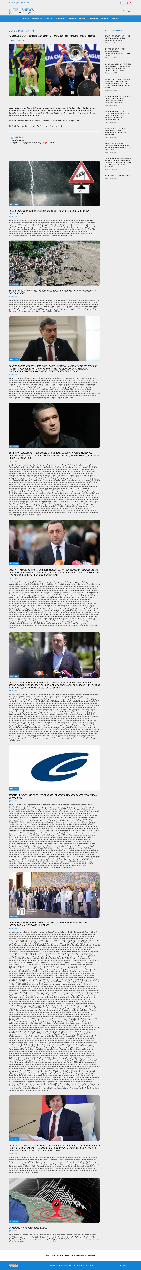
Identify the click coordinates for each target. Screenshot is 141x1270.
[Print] (39, 102)
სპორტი (29, 31)
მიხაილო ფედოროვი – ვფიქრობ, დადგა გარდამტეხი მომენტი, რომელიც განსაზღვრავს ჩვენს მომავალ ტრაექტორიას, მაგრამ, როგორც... (117, 83)
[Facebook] (120, 3)
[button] (129, 11)
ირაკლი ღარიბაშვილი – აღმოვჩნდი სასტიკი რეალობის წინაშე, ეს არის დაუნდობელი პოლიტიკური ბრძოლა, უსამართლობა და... (117, 115)
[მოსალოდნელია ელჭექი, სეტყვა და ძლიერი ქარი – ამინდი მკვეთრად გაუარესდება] (54, 183)
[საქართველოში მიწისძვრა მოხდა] (54, 1200)
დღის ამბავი (16, 31)
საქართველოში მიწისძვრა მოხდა (28, 1228)
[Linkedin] (123, 3)
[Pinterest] (20, 102)
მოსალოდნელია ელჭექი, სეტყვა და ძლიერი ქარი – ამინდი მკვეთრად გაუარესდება (117, 38)
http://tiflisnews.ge (17, 140)
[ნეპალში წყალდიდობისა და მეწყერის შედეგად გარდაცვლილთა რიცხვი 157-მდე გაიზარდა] (54, 263)
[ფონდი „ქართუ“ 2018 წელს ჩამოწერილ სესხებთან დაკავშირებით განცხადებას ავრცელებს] (54, 767)
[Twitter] (16, 102)
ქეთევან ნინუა (17, 137)
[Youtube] (130, 3)
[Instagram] (127, 3)
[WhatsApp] (25, 102)
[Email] (35, 102)
